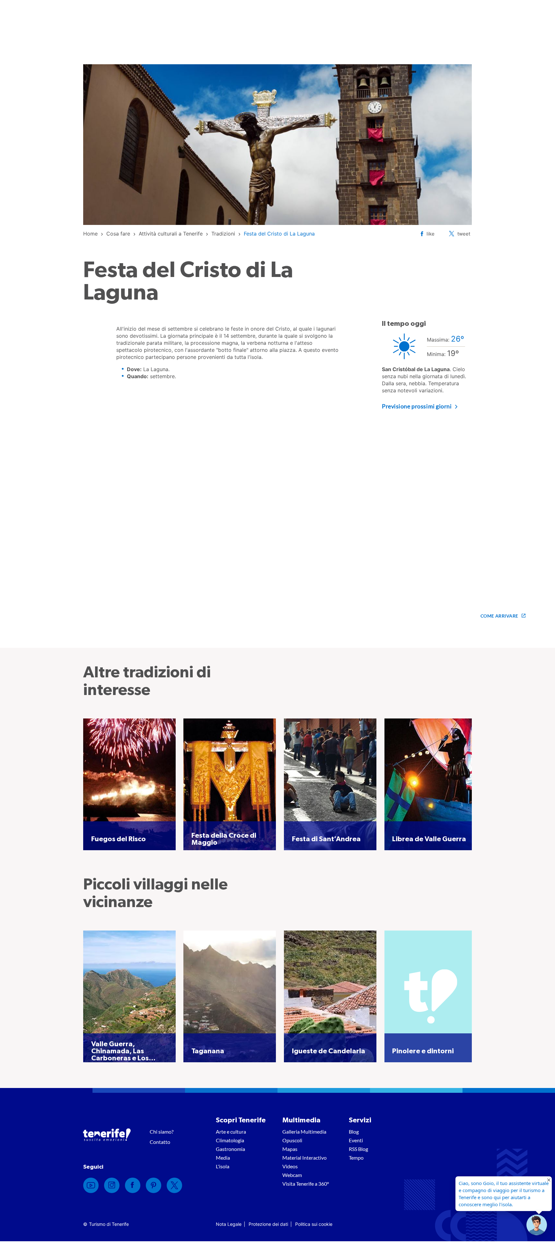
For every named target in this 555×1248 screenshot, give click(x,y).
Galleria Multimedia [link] (304, 1131)
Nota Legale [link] (229, 1224)
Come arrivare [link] (499, 616)
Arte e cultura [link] (231, 1131)
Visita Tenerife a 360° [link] (305, 1184)
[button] (536, 1225)
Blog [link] (354, 1131)
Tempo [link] (356, 1157)
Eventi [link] (356, 1140)
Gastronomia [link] (230, 1149)
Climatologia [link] (230, 1140)
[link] (90, 233)
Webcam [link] (292, 1175)
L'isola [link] (222, 1166)
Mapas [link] (289, 1149)
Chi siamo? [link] (161, 1131)
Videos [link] (290, 1166)
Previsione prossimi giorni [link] (417, 406)
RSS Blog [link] (358, 1149)
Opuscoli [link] (292, 1140)
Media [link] (223, 1157)
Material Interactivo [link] (304, 1157)
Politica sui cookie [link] (313, 1224)
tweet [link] (463, 234)
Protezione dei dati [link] (268, 1224)
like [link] (431, 234)
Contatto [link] (160, 1142)
